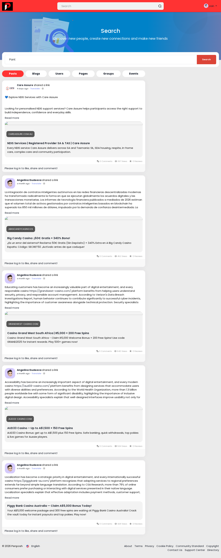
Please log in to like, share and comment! (31, 168)
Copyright (212, 546)
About (128, 546)
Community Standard (190, 546)
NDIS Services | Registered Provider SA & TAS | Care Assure (48, 143)
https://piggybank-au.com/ (32, 481)
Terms (138, 546)
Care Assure (25, 85)
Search (206, 59)
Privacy (150, 546)
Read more (12, 118)
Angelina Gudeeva (29, 180)
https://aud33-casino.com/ (32, 386)
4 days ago (22, 88)
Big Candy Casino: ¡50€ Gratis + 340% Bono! (38, 238)
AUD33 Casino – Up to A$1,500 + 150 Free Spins (40, 428)
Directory (213, 550)
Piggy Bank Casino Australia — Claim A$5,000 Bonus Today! (49, 506)
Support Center (195, 550)
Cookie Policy (165, 546)
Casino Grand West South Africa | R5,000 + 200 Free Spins (48, 333)
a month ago (23, 183)
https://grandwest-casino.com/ (50, 291)
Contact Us (175, 550)
